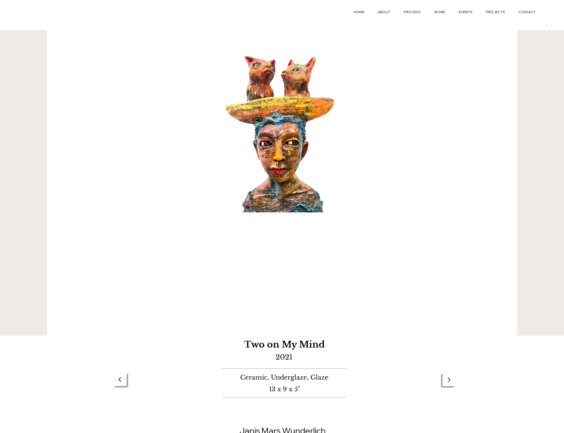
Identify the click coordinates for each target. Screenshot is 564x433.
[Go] (120, 379)
